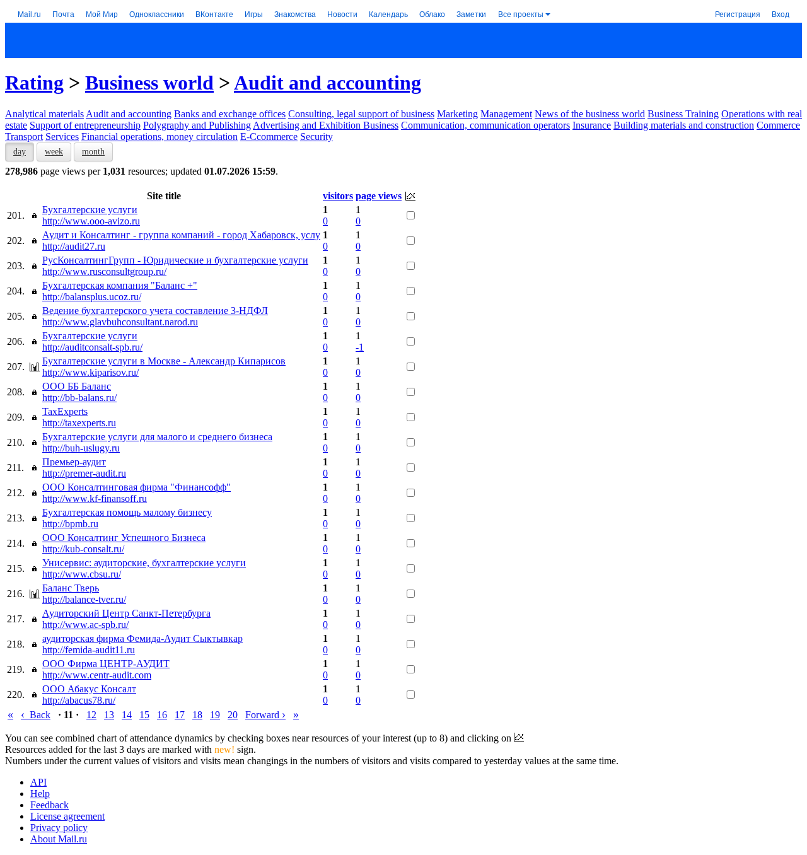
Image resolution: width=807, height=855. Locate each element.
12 (91, 714)
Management (506, 113)
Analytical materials (44, 113)
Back (35, 714)
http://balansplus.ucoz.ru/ (91, 296)
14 (127, 714)
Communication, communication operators (485, 125)
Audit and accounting (327, 82)
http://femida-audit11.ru (88, 649)
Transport (24, 136)
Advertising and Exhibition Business (325, 125)
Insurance (591, 125)
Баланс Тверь (70, 588)
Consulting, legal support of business (361, 113)
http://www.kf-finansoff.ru (94, 498)
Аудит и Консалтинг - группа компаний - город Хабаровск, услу (181, 235)
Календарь (388, 13)
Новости (342, 13)
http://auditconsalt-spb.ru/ (92, 347)
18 (197, 714)
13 (109, 714)
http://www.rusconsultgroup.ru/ (104, 271)
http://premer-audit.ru (84, 473)
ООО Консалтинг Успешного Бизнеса (124, 537)
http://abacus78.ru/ (78, 700)
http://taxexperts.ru (79, 422)
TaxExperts (65, 411)
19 (215, 714)
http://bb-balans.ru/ (79, 397)
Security (316, 136)
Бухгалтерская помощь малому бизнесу (127, 512)
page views (379, 195)
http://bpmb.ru (70, 523)
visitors (338, 195)
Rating (34, 82)
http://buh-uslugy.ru (81, 448)
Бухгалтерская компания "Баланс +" (119, 285)
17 (180, 714)
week (54, 151)
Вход (780, 13)
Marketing (457, 113)
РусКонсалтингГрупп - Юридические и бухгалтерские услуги (175, 260)
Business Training (683, 113)
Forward (265, 714)
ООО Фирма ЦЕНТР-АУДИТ (106, 663)
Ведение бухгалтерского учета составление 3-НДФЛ (155, 310)
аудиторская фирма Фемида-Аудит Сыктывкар (142, 638)
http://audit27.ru (73, 246)
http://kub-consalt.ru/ (83, 549)
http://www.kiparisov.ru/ (90, 372)
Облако (432, 13)
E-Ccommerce (269, 136)
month (93, 151)
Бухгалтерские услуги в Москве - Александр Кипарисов (164, 361)
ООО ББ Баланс (76, 386)
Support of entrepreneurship (85, 125)
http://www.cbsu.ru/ (81, 574)
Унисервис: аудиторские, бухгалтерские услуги (144, 562)
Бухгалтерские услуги (89, 209)
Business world (149, 82)
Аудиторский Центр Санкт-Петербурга (126, 613)
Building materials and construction (683, 125)
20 (233, 714)
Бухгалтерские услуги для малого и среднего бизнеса (157, 436)
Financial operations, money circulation (159, 136)
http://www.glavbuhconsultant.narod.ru (120, 322)
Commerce (778, 125)
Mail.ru (29, 13)
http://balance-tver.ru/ (84, 599)
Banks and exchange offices (230, 113)
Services (62, 136)
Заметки (471, 13)
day (19, 151)
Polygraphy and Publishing (197, 125)
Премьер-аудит (74, 462)
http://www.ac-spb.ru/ (85, 624)
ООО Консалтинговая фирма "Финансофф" (136, 487)
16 (162, 714)
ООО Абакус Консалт (89, 688)
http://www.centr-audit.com (96, 675)
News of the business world (590, 113)
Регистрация (737, 13)
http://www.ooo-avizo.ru (91, 221)
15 (144, 714)
